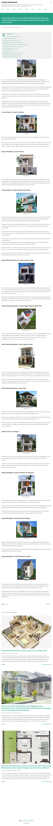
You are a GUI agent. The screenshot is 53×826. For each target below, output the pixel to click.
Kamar (26, 9)
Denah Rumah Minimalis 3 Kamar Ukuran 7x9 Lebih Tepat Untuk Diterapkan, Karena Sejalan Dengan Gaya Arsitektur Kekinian (26, 767)
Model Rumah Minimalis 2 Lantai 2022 (10, 48)
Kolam (33, 9)
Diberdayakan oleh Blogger (27, 820)
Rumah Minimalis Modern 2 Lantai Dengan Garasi (13, 42)
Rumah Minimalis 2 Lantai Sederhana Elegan (12, 54)
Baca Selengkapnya (46, 664)
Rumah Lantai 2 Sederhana (8, 50)
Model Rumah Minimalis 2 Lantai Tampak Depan (13, 46)
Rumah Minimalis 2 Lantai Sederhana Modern (12, 56)
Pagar (39, 9)
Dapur (8, 9)
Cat (2, 9)
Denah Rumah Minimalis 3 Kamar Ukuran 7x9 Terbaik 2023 (24, 650)
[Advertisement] (26, 800)
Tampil (10, 34)
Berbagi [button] (48, 604)
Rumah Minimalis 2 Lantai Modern (10, 38)
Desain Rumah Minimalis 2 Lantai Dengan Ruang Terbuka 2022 (15, 44)
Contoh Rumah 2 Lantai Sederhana (13, 36)
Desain (20, 9)
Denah (14, 9)
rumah (6, 604)
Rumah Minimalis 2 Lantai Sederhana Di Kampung (13, 52)
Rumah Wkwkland (9, 2)
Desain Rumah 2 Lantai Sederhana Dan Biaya (12, 40)
